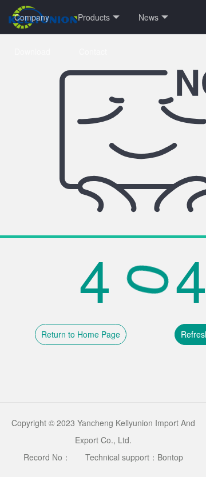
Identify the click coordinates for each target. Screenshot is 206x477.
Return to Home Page (80, 334)
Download (32, 51)
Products (94, 17)
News (148, 17)
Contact (93, 51)
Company (31, 17)
